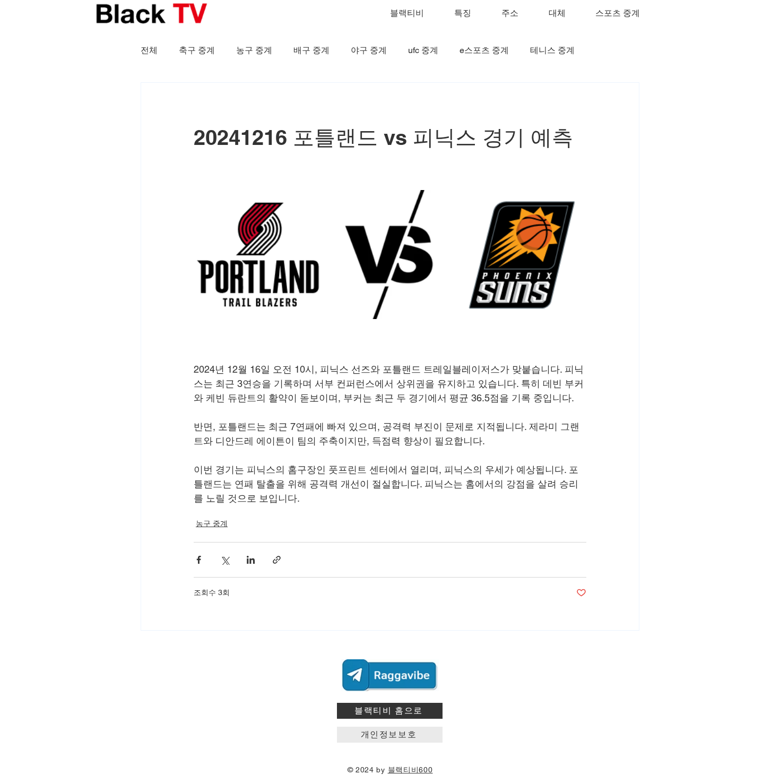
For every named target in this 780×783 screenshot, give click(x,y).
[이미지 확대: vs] (389, 254)
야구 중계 (369, 50)
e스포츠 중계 (484, 50)
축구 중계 (197, 50)
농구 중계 (254, 50)
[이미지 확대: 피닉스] (521, 254)
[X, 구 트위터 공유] (225, 560)
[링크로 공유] (277, 560)
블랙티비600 (410, 769)
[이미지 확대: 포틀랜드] (258, 254)
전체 (149, 50)
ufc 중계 (423, 50)
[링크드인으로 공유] (251, 560)
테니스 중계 (552, 50)
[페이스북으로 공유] (199, 560)
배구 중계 (311, 50)
